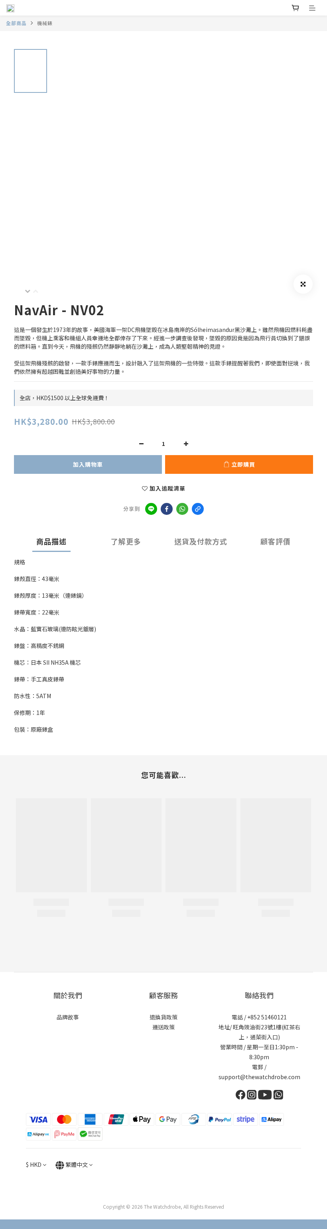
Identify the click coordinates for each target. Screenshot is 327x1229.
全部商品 (16, 23)
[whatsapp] (182, 509)
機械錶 (45, 23)
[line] (151, 509)
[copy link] (198, 509)
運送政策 (163, 1027)
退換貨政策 (163, 1017)
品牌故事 (68, 1017)
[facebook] (167, 509)
